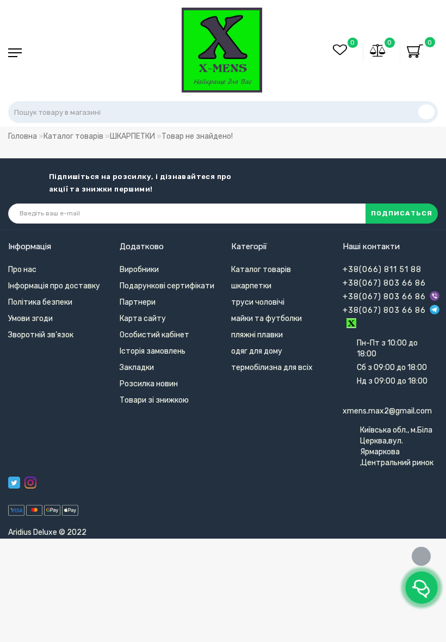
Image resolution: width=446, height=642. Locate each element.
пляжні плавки (257, 334)
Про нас (22, 269)
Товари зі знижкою (154, 400)
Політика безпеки (40, 302)
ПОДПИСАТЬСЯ (401, 213)
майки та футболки (266, 318)
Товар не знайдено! (197, 136)
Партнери (138, 302)
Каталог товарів (73, 136)
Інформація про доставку (54, 286)
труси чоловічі (257, 302)
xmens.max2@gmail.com (387, 411)
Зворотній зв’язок (40, 334)
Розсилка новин (149, 383)
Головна (22, 136)
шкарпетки (251, 286)
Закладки (137, 367)
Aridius (20, 532)
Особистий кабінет (154, 334)
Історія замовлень (152, 351)
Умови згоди (30, 318)
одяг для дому (256, 351)
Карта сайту (143, 318)
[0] (378, 52)
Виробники (139, 269)
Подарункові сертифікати (167, 286)
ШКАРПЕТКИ (132, 136)
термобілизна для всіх (272, 367)
